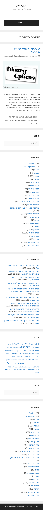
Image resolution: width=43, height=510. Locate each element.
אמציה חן (18, 347)
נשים (37, 220)
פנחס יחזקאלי (33, 233)
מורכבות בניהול (33, 214)
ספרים (36, 226)
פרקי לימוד (35, 236)
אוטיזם (36, 173)
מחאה (7, 354)
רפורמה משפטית (33, 370)
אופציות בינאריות (18, 120)
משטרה (26, 356)
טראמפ (37, 354)
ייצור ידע (21, 6)
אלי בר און (16, 344)
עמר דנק (13, 360)
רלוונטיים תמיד (33, 242)
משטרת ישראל (17, 357)
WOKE (37, 344)
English (32, 163)
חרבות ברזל (9, 351)
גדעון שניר (32, 351)
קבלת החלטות (27, 367)
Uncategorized (29, 167)
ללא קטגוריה (34, 192)
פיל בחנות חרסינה (34, 364)
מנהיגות (32, 357)
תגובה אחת (33, 123)
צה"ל (32, 367)
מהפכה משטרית (15, 354)
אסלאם (13, 347)
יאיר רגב (8, 120)
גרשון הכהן (35, 182)
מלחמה (37, 357)
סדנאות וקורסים (33, 223)
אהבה (36, 170)
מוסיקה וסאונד (33, 198)
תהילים (11, 369)
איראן (22, 344)
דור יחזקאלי (34, 186)
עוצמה (19, 360)
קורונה (36, 239)
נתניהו (32, 360)
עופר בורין (26, 359)
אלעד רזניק (26, 347)
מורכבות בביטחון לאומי (30, 202)
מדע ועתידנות (34, 195)
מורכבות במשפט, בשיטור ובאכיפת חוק (23, 117)
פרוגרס (36, 367)
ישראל (26, 354)
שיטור (24, 369)
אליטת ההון (35, 347)
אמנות (36, 179)
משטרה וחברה (33, 217)
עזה (16, 360)
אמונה (36, 176)
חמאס (14, 351)
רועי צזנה (11, 367)
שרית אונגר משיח (32, 246)
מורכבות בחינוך (33, 205)
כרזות (23, 354)
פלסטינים (26, 364)
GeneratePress (10, 507)
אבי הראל (29, 343)
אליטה (9, 344)
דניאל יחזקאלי (33, 189)
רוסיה (16, 367)
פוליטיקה (35, 230)
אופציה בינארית (31, 120)
